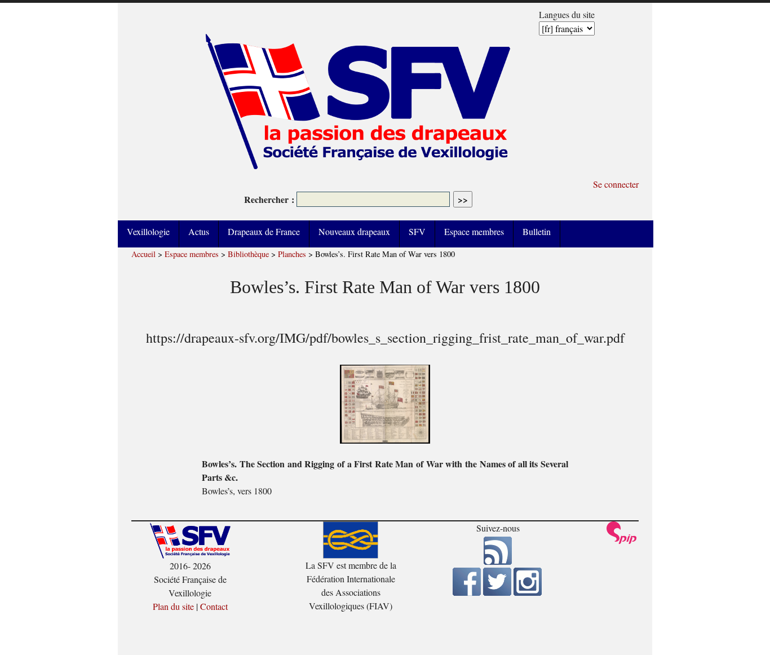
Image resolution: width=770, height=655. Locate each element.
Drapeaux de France (264, 231)
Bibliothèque (248, 254)
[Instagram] (528, 592)
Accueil (143, 254)
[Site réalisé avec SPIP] (622, 540)
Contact (214, 606)
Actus (198, 231)
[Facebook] (467, 592)
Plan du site (173, 606)
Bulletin (537, 231)
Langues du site (567, 14)
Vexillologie (148, 231)
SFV (417, 231)
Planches (292, 254)
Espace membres (474, 231)
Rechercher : (269, 199)
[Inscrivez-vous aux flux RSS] (498, 561)
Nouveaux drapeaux (354, 231)
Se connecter (616, 184)
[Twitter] (497, 592)
